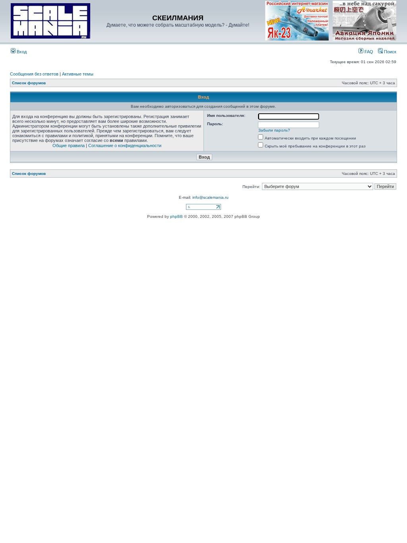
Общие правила (68, 145)
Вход (21, 51)
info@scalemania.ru (210, 197)
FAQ (368, 51)
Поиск (389, 51)
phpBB (176, 216)
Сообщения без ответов (34, 74)
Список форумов (29, 83)
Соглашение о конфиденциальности (124, 145)
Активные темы (77, 74)
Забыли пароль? (274, 130)
